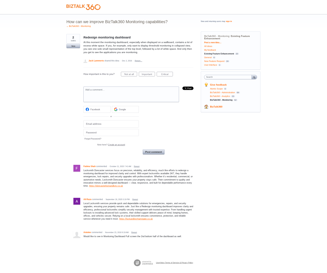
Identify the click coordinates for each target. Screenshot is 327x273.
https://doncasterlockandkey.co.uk (106, 186)
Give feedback (218, 84)
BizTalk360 (216, 106)
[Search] (254, 77)
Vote (73, 46)
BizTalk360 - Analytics (220, 96)
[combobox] (229, 77)
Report (136, 166)
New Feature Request (214, 61)
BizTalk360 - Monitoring (216, 36)
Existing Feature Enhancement (219, 54)
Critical (167, 74)
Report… (138, 61)
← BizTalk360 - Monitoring (78, 26)
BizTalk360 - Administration (223, 92)
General (208, 57)
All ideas (208, 46)
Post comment (153, 152)
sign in (229, 21)
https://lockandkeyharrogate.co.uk (136, 219)
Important (148, 74)
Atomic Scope (216, 89)
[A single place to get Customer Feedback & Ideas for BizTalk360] (83, 7)
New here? (111, 145)
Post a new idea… (212, 42)
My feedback (210, 50)
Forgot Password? (92, 139)
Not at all (130, 74)
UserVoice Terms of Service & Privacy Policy (174, 263)
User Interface (210, 65)
